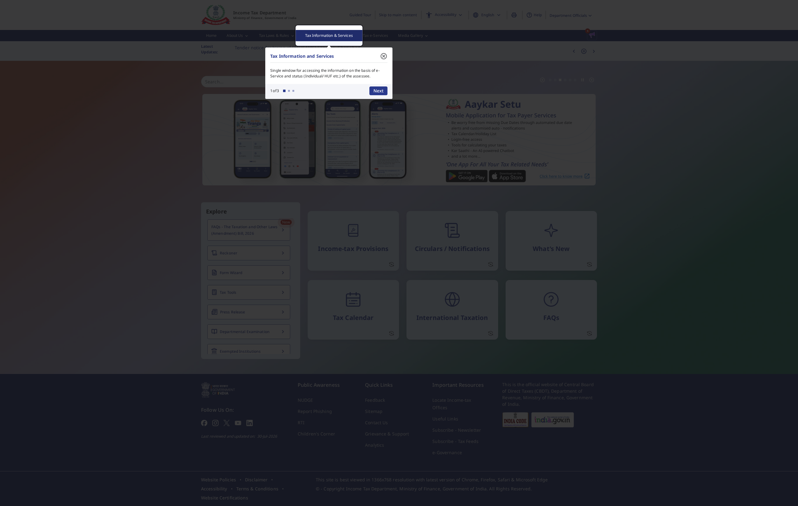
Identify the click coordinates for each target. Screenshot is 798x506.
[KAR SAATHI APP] (399, 139)
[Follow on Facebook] (204, 422)
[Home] (216, 15)
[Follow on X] (227, 422)
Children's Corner (316, 434)
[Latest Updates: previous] (574, 50)
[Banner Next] (591, 80)
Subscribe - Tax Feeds (455, 441)
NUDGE (305, 400)
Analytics (374, 445)
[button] (592, 35)
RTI (301, 422)
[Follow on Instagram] (215, 422)
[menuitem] (211, 35)
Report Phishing (315, 411)
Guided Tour (360, 14)
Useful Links (445, 419)
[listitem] (218, 479)
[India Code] (515, 419)
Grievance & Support (387, 434)
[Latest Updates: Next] (594, 50)
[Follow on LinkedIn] (249, 422)
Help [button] (538, 14)
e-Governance (447, 452)
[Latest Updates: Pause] (584, 50)
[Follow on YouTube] (238, 422)
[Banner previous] (542, 80)
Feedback (375, 400)
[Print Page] (514, 15)
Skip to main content (398, 14)
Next (378, 91)
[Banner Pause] (582, 79)
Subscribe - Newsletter (456, 430)
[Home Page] (218, 389)
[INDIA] (552, 419)
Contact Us (376, 422)
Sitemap (373, 411)
